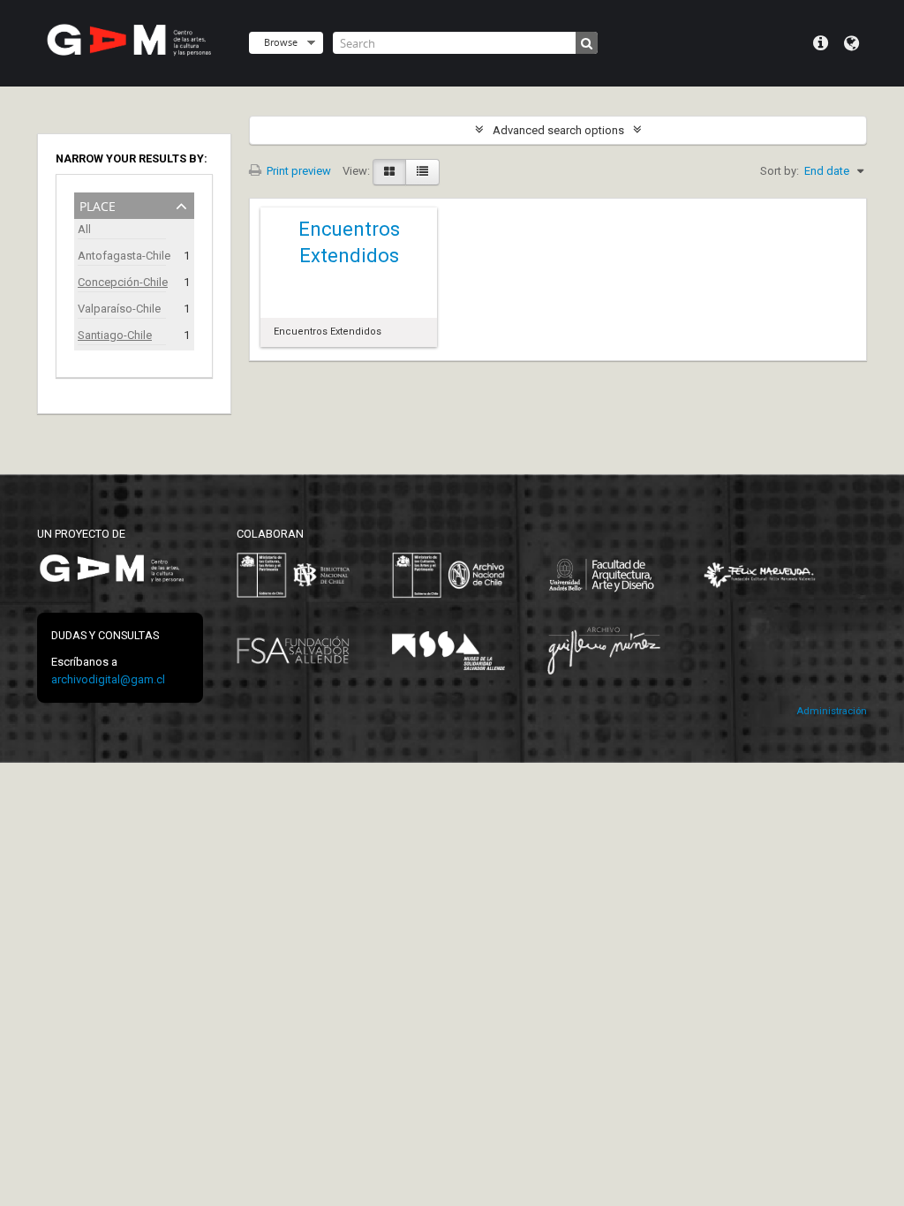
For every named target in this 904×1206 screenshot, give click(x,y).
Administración (831, 711)
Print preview (297, 170)
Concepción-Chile (122, 282)
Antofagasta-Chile (122, 255)
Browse (281, 42)
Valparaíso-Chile (119, 308)
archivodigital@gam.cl (108, 679)
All (84, 229)
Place (97, 204)
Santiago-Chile (115, 335)
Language (851, 43)
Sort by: (779, 170)
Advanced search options (558, 130)
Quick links (820, 43)
